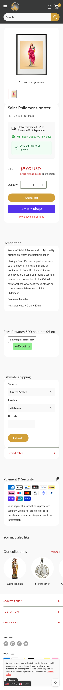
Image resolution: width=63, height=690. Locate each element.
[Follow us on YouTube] (25, 643)
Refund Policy (15, 453)
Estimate (18, 437)
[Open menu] (5, 6)
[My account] (49, 7)
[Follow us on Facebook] (6, 643)
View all (55, 551)
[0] (56, 7)
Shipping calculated (30, 173)
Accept (12, 680)
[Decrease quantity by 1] (24, 184)
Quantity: (13, 184)
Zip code (12, 416)
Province (12, 400)
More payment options (31, 216)
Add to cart (31, 197)
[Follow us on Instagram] (12, 643)
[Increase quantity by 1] (42, 184)
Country (12, 384)
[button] (17, 684)
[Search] (55, 17)
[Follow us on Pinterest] (19, 643)
